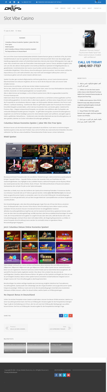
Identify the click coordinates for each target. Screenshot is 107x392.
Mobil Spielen (9, 47)
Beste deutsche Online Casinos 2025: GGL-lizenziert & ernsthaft (49, 351)
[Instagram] (14, 2)
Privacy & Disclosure (10, 372)
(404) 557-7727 (90, 66)
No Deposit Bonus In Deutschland (16, 51)
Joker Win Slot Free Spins (56, 193)
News (19, 31)
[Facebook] (6, 2)
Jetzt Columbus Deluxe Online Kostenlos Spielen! (20, 49)
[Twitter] (10, 2)
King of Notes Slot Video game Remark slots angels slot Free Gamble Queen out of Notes (89, 113)
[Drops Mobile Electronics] (17, 8)
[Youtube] (18, 2)
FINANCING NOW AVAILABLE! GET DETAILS (49, 2)
